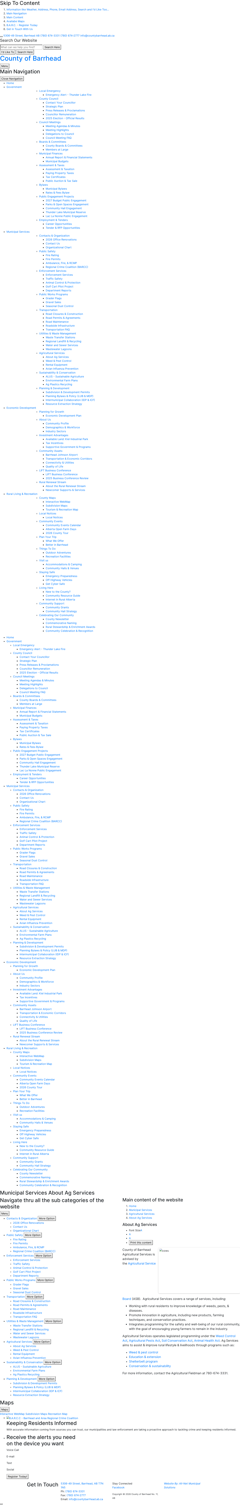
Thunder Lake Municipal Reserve (66, 212)
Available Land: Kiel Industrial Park (67, 439)
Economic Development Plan (63, 415)
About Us (45, 419)
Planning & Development (54, 388)
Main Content (15, 17)
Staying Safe (47, 572)
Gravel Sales (53, 302)
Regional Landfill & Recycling (63, 341)
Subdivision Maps (56, 505)
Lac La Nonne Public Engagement (66, 216)
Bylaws (43, 184)
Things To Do (47, 548)
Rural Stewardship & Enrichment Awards (70, 627)
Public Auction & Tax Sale (61, 180)
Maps (4, 1409)
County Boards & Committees (64, 145)
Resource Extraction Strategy (64, 403)
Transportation (48, 310)
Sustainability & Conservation (57, 372)
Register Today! (17, 1476)
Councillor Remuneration (61, 114)
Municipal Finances (51, 153)
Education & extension (145, 1357)
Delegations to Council (60, 133)
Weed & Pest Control (58, 360)
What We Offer (55, 540)
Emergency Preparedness (61, 576)
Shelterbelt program (143, 1361)
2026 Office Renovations (61, 239)
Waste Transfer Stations (60, 337)
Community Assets (50, 450)
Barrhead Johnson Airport (62, 454)
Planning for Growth (51, 411)
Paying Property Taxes (60, 173)
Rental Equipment (56, 364)
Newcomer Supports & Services (65, 490)
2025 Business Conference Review (67, 478)
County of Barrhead (30, 58)
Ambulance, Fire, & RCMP (61, 263)
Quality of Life (54, 466)
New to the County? (58, 591)
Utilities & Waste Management (57, 333)
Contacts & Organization (54, 235)
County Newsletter (57, 619)
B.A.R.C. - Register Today (22, 25)
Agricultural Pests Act (144, 1340)
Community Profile (57, 423)
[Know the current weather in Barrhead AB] (1, 36)
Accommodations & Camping (64, 564)
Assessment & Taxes (51, 165)
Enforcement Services (52, 270)
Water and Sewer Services (62, 345)
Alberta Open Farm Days (61, 529)
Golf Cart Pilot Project (59, 286)
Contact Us (53, 243)
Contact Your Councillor (61, 102)
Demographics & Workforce (63, 427)
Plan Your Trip (47, 537)
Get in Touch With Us (20, 29)
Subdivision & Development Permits (68, 392)
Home (132, 1206)
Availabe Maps (15, 21)
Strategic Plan (54, 106)
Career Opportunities (59, 223)
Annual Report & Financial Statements (69, 157)
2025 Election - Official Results (65, 118)
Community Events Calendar (63, 525)
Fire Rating (52, 255)
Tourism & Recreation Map (62, 509)
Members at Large (57, 149)
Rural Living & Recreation (22, 493)
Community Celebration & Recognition (69, 630)
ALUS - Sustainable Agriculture (65, 376)
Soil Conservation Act (177, 1340)
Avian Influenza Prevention (62, 368)
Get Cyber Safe (55, 583)
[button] (47, 1218)
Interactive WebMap (58, 501)
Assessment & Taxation (60, 169)
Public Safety (47, 251)
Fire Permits (53, 259)
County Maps (47, 497)
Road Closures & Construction (64, 313)
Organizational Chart (59, 247)
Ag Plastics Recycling (59, 384)
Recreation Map (57, 1413)
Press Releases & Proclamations (65, 110)
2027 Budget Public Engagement (66, 200)
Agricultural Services (52, 353)
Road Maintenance (57, 321)
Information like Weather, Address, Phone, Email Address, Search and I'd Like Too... (58, 9)
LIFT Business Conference (55, 470)
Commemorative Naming (61, 623)
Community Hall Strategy (61, 611)
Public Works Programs (53, 294)
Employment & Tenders (53, 220)
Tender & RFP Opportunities (63, 227)
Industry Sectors (56, 431)
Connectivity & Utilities (60, 462)
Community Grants (57, 607)
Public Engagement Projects (56, 196)
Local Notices (47, 513)
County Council (48, 98)
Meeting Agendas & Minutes (63, 126)
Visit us (43, 560)
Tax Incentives (54, 443)
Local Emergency (50, 90)
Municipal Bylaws (56, 188)
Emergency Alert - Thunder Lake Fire (68, 94)
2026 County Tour (57, 533)
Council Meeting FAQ (59, 137)
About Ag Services (57, 357)
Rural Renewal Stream (52, 482)
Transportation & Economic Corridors (69, 458)
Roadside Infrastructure (60, 325)
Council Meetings (50, 122)
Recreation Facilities (58, 556)
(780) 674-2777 (76, 1495)
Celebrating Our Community (56, 615)
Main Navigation (17, 13)
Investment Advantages (53, 435)
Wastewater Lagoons (59, 349)
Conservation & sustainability (150, 1366)
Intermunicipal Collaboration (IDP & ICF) (70, 400)
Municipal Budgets (57, 161)
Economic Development (21, 407)
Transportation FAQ (58, 329)
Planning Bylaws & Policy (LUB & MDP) (69, 396)
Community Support (51, 603)
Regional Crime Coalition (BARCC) (67, 267)
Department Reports (58, 290)
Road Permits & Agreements (63, 317)
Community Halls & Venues (62, 568)
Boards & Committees (52, 141)
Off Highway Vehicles (59, 580)
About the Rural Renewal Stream (66, 486)
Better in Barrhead (57, 544)
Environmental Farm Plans (62, 380)
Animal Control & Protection (63, 282)
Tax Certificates (55, 177)
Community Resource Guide (63, 595)
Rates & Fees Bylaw (58, 192)
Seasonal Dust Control (59, 306)
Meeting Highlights (57, 130)
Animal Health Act (207, 1340)
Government (14, 87)
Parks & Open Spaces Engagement (67, 204)
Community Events (51, 521)
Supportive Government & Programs (68, 447)
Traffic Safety (54, 278)
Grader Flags (54, 298)
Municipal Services (18, 231)
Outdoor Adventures (58, 552)
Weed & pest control (143, 1352)
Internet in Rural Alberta (60, 599)
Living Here (46, 587)
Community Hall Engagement (64, 208)
